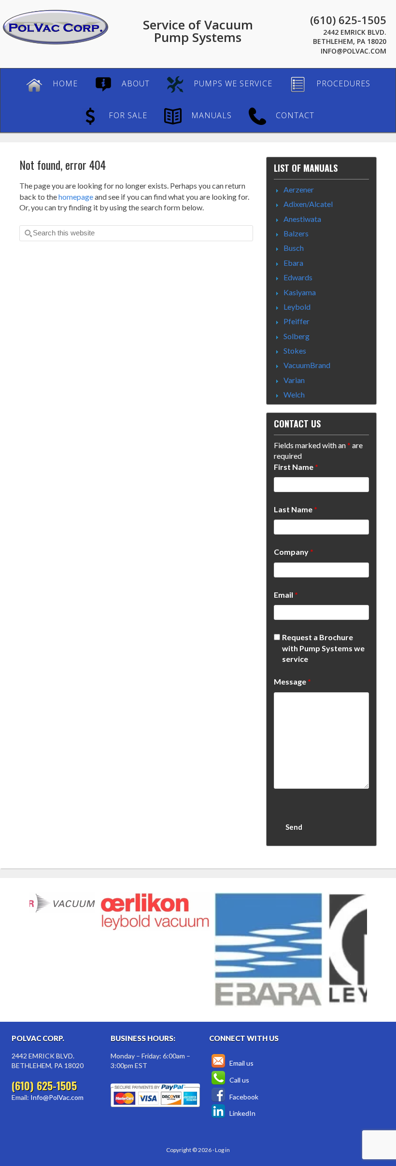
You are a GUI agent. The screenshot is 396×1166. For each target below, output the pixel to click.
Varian (294, 379)
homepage (75, 196)
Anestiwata (302, 218)
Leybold (297, 306)
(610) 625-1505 (348, 20)
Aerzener (298, 189)
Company (293, 551)
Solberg (296, 336)
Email (286, 594)
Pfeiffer (296, 321)
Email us (241, 1063)
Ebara (293, 262)
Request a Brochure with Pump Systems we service (323, 647)
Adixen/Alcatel (308, 203)
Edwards (297, 277)
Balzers (296, 233)
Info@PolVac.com (353, 50)
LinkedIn (241, 1113)
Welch (294, 394)
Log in (222, 1149)
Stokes (294, 350)
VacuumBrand (306, 365)
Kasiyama (299, 292)
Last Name (295, 509)
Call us (238, 1080)
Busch (293, 247)
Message (292, 681)
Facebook (243, 1097)
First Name (296, 466)
